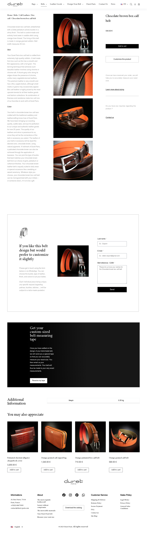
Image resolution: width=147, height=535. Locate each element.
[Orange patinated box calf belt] (90, 436)
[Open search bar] (131, 4)
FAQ (92, 509)
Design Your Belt (74, 4)
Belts (43, 4)
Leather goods (56, 4)
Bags (34, 4)
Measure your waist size (45, 517)
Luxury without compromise (42, 506)
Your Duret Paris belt (44, 514)
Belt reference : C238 (105, 263)
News (113, 4)
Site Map (94, 516)
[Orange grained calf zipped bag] (56, 436)
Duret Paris (91, 4)
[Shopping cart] (139, 4)
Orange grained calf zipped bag (54, 458)
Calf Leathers (24, 15)
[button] (124, 4)
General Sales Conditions (125, 507)
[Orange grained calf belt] (124, 436)
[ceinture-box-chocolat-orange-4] (73, 160)
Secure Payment (96, 506)
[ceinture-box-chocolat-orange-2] (73, 76)
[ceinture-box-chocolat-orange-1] (73, 33)
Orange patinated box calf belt (87, 458)
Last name (101, 239)
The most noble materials (46, 511)
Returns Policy (96, 503)
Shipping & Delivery (98, 500)
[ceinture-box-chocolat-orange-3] (73, 118)
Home (9, 15)
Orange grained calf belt (118, 458)
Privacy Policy (125, 503)
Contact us (103, 4)
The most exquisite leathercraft (44, 501)
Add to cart (122, 46)
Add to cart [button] (14, 470)
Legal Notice (124, 500)
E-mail (100, 251)
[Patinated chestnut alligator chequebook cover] (22, 436)
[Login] (135, 4)
